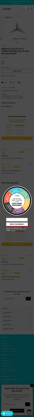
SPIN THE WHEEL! (17, 224)
